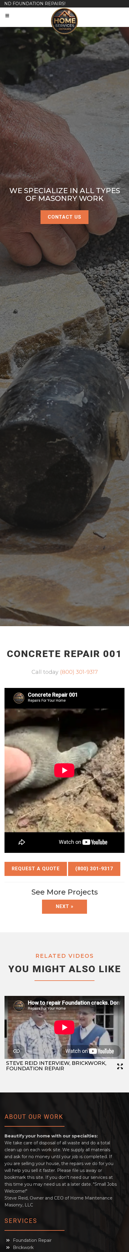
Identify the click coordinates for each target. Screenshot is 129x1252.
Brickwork (23, 1247)
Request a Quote (36, 868)
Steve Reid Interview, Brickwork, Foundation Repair (56, 1066)
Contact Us (64, 217)
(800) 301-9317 (79, 672)
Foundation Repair (32, 1240)
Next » (65, 906)
